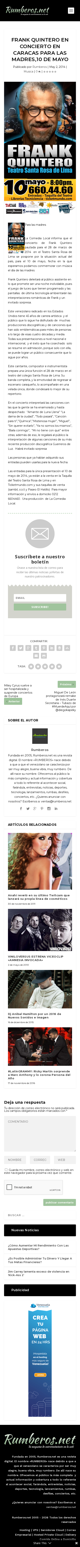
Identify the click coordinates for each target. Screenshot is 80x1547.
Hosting (25, 1530)
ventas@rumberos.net (61, 1507)
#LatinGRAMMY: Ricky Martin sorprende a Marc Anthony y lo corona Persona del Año (39, 1075)
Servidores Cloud (52, 1530)
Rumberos (39, 67)
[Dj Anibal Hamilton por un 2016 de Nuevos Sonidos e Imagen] (40, 989)
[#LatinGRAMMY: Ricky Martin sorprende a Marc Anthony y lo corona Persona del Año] (40, 1046)
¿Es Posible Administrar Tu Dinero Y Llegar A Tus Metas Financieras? (40, 1260)
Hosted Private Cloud (48, 1534)
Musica (28, 71)
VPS (35, 1530)
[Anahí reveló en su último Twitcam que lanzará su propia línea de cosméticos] (40, 861)
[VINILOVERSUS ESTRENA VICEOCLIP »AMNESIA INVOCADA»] (40, 930)
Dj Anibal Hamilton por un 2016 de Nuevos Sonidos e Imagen (34, 1015)
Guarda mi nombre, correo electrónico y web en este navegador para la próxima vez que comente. (39, 1171)
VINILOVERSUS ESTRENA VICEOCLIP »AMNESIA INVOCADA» (35, 958)
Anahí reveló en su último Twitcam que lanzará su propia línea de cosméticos (39, 897)
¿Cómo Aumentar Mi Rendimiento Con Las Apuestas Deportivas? (38, 1247)
